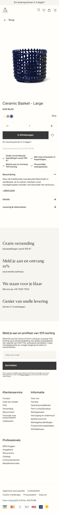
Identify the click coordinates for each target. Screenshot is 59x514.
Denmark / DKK (29, 43)
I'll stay (30, 58)
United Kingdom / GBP (29, 38)
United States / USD (29, 33)
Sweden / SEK (29, 49)
